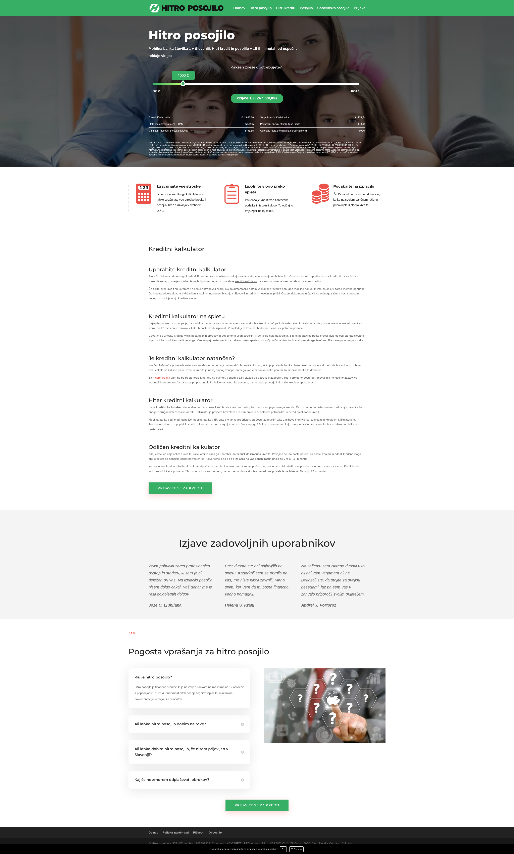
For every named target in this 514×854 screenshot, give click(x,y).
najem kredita (161, 377)
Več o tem (296, 849)
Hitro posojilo (261, 8)
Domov (239, 8)
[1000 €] (183, 83)
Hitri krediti (285, 8)
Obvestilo (215, 832)
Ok (283, 849)
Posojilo (306, 8)
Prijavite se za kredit (180, 488)
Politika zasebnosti (176, 832)
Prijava (359, 8)
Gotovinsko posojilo (333, 8)
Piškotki (198, 832)
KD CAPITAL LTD (238, 843)
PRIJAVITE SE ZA (257, 98)
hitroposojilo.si (161, 843)
